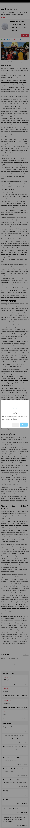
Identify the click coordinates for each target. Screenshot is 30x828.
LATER (15, 424)
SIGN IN (24, 424)
